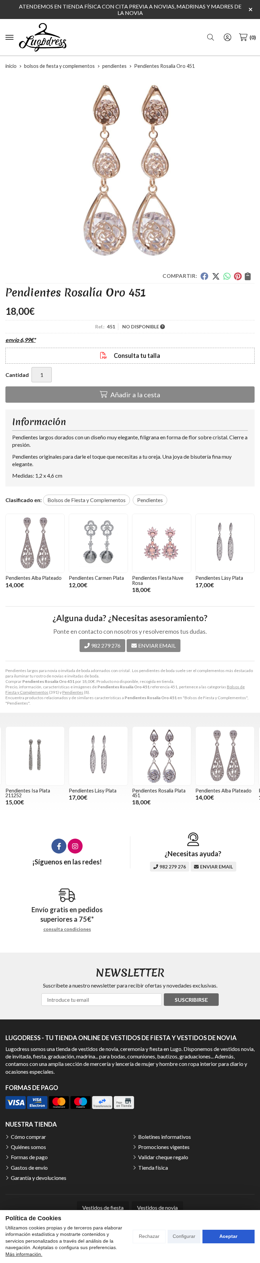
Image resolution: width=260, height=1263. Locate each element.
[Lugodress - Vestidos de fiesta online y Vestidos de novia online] (42, 37)
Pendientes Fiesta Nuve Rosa (157, 580)
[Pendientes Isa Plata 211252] (35, 756)
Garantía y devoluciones (38, 1177)
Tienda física (153, 1167)
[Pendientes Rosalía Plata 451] (161, 756)
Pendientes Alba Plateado (33, 578)
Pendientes (72, 692)
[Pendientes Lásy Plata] (225, 543)
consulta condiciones (67, 929)
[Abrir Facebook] (59, 846)
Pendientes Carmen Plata (96, 578)
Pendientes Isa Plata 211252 (27, 793)
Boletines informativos (164, 1136)
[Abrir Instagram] (75, 846)
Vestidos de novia (157, 1207)
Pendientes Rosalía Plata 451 (159, 793)
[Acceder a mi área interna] (227, 37)
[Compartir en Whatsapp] (227, 276)
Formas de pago (29, 1157)
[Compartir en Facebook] (204, 276)
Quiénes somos (28, 1147)
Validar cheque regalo (163, 1157)
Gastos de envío (29, 1167)
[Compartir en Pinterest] (237, 276)
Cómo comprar (28, 1136)
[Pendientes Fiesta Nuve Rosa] (161, 543)
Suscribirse (191, 999)
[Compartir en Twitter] (216, 276)
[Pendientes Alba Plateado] (35, 543)
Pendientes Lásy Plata (219, 578)
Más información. (23, 1254)
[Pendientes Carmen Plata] (98, 543)
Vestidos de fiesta (103, 1207)
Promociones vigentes (164, 1147)
